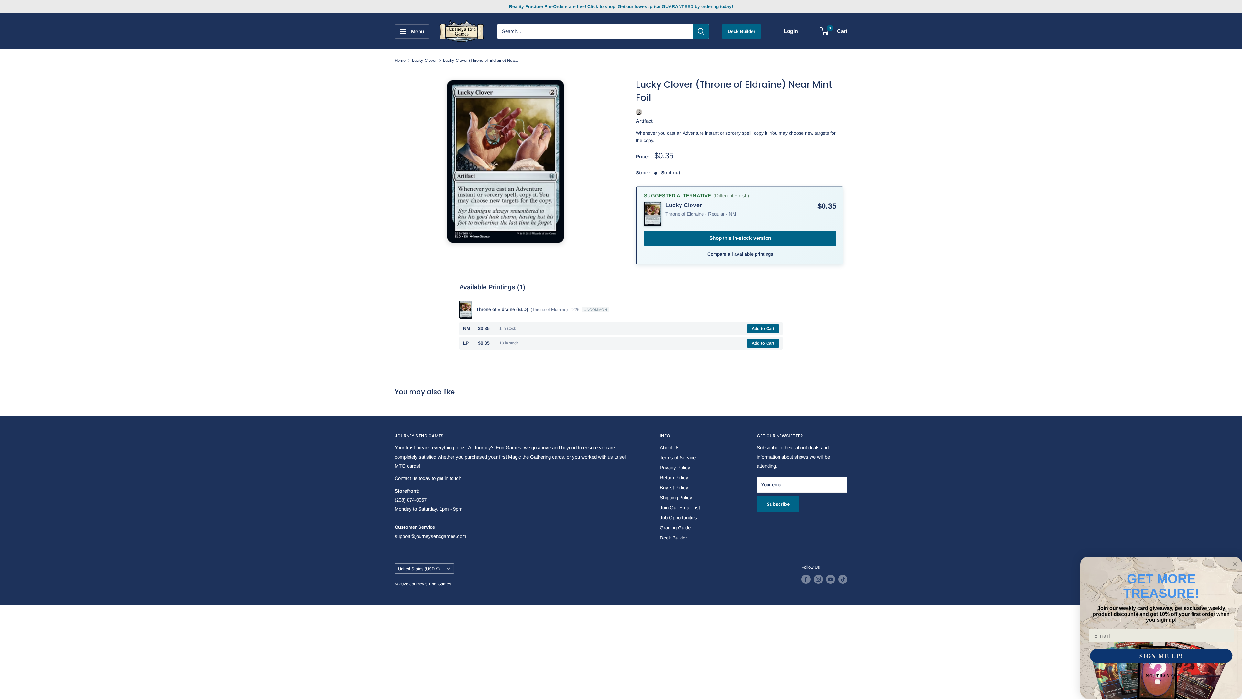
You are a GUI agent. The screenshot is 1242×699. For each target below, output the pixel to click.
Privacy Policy (675, 467)
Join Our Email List (680, 507)
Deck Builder (741, 31)
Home (400, 60)
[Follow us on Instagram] (818, 579)
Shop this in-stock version (740, 238)
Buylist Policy (674, 487)
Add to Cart (763, 328)
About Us (670, 447)
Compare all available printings (740, 254)
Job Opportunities (678, 517)
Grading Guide (675, 527)
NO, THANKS (1161, 676)
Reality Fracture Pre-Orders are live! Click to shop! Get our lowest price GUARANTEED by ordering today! (621, 6)
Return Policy (674, 477)
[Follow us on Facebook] (806, 579)
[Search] (701, 31)
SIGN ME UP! (1161, 656)
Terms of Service (678, 457)
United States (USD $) (419, 568)
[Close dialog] (1235, 564)
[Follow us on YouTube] (830, 579)
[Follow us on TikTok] (842, 579)
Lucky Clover (424, 60)
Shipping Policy (676, 497)
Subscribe (778, 504)
